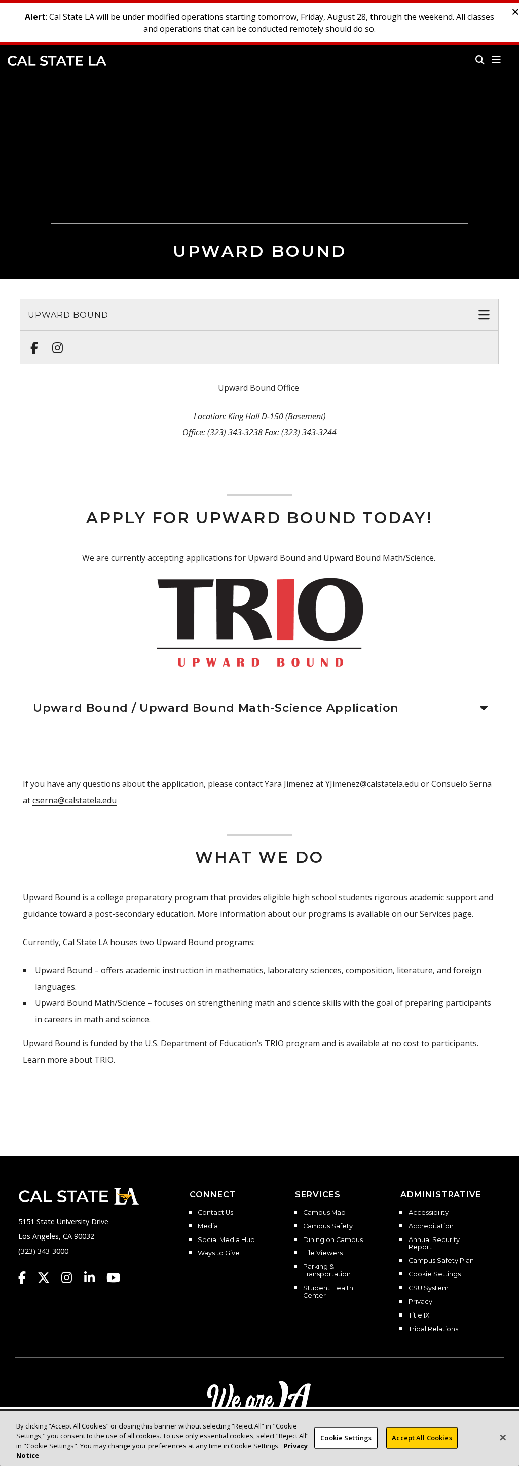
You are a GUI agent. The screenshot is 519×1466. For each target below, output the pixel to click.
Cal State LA (57, 61)
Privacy (420, 1301)
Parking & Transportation (327, 1270)
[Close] (503, 1437)
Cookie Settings (435, 1274)
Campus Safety (328, 1226)
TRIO (104, 1059)
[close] (515, 12)
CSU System (429, 1288)
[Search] (480, 60)
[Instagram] (54, 342)
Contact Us (215, 1212)
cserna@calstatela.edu (74, 800)
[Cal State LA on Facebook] (26, 1277)
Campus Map (324, 1212)
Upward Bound (68, 315)
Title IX (419, 1315)
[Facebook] (31, 342)
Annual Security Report (434, 1243)
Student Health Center (328, 1292)
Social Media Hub (226, 1240)
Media (208, 1226)
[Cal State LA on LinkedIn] (94, 1277)
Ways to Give (219, 1253)
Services (435, 913)
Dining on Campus (333, 1240)
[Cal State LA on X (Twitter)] (48, 1277)
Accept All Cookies (422, 1437)
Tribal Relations (433, 1329)
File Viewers (323, 1253)
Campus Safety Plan (441, 1260)
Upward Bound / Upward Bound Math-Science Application (216, 708)
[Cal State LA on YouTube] (113, 1277)
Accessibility (429, 1212)
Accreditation (431, 1226)
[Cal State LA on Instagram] (71, 1277)
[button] (496, 60)
